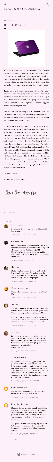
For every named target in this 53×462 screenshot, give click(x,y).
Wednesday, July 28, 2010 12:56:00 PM (25, 381)
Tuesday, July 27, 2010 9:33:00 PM (23, 351)
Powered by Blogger (28, 454)
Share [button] (6, 213)
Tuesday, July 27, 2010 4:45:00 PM (23, 235)
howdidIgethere (18, 404)
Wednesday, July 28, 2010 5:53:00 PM (24, 434)
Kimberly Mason (18, 288)
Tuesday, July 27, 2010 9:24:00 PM (23, 325)
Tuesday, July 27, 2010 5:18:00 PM (23, 260)
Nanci (13, 267)
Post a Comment (11, 439)
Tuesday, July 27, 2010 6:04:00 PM (23, 281)
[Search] (47, 3)
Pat (12, 305)
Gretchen (15, 242)
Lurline (14, 332)
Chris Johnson (17, 388)
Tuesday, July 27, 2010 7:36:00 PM (23, 298)
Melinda (14, 225)
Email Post (14, 213)
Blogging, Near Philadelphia (22, 8)
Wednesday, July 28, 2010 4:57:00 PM (24, 397)
